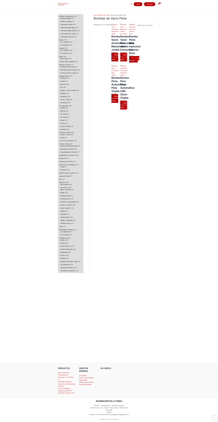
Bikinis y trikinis (65, 189)
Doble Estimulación (66, 249)
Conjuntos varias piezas (68, 202)
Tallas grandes (65, 217)
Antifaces (63, 78)
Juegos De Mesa (64, 176)
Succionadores (65, 264)
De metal (63, 117)
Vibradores (62, 238)
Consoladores (63, 106)
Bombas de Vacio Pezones (69, 70)
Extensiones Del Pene (66, 161)
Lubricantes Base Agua (67, 27)
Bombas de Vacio (64, 65)
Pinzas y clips (64, 99)
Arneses (61, 48)
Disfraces (62, 158)
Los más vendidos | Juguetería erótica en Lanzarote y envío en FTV (66, 391)
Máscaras (63, 93)
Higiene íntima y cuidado (67, 173)
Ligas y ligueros (65, 208)
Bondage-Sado (64, 76)
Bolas (61, 56)
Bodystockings (65, 196)
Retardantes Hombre (67, 149)
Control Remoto (65, 246)
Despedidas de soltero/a (67, 155)
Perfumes (63, 170)
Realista (62, 258)
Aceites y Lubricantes (66, 16)
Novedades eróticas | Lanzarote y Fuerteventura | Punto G (66, 384)
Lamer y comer (65, 134)
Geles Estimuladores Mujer (69, 146)
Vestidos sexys (65, 223)
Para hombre (64, 184)
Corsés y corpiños (66, 205)
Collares (63, 81)
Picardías (63, 214)
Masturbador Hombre (66, 230)
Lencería (62, 182)
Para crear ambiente (66, 141)
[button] (131, 4)
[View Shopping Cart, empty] (158, 4)
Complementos (65, 199)
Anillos (61, 40)
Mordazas (63, 96)
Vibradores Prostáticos (67, 271)
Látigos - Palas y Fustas (68, 90)
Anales (62, 108)
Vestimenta (64, 103)
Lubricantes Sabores (67, 37)
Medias (62, 211)
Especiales (63, 252)
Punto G (63, 255)
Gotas (62, 167)
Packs (62, 138)
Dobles (62, 120)
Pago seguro (83, 380)
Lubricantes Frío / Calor (68, 34)
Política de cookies (85, 384)
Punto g (62, 123)
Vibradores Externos (67, 267)
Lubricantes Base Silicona (68, 30)
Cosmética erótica (65, 132)
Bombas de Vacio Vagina (68, 73)
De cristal (63, 114)
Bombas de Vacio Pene (67, 67)
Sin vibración (64, 45)
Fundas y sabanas (66, 21)
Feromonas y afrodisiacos (67, 165)
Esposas (63, 84)
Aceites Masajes (65, 18)
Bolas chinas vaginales (67, 61)
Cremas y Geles (64, 144)
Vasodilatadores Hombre (68, 152)
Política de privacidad (86, 382)
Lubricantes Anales (66, 24)
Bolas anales (64, 58)
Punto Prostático (65, 126)
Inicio (95, 15)
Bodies (62, 193)
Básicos (62, 111)
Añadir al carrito (114, 57)
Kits (61, 87)
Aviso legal (82, 375)
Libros (61, 226)
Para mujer (63, 187)
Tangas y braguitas (66, 220)
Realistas (63, 129)
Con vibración (64, 42)
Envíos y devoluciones (86, 378)
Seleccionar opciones (134, 59)
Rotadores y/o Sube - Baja (68, 261)
